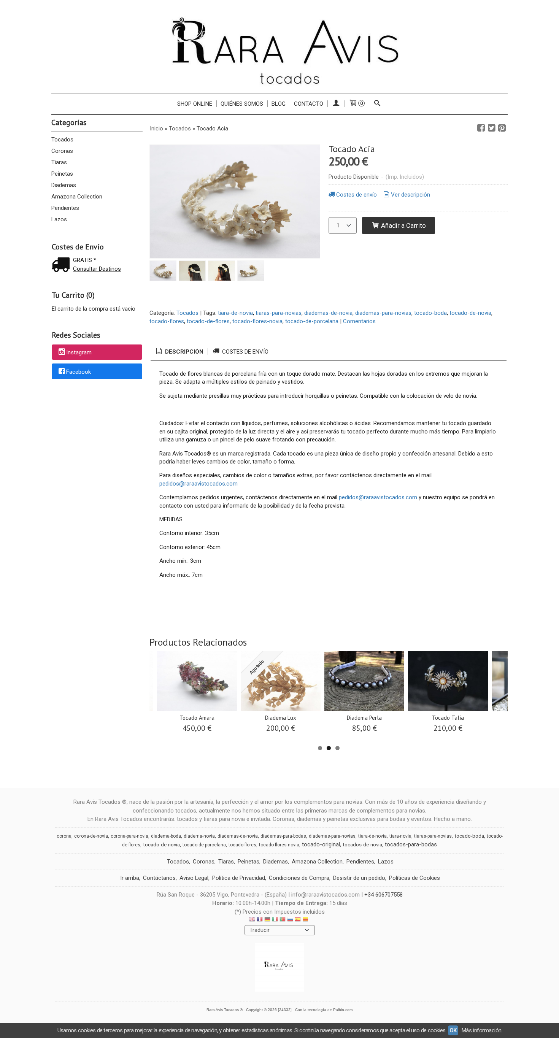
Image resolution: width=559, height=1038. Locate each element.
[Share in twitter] (491, 128)
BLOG (279, 103)
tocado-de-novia (470, 312)
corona (64, 836)
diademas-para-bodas (283, 836)
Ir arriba (129, 878)
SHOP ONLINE (194, 103)
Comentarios (359, 321)
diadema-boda (166, 836)
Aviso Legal (193, 878)
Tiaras (59, 162)
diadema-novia (199, 836)
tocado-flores (166, 321)
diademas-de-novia (328, 312)
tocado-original (321, 844)
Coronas (62, 151)
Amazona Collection (76, 196)
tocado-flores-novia (257, 321)
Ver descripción (410, 194)
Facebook (78, 371)
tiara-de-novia (235, 312)
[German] (267, 920)
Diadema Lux (280, 717)
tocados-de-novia (362, 845)
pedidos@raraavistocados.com (198, 483)
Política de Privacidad (238, 878)
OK (453, 1030)
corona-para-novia (129, 836)
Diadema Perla (364, 717)
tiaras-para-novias (279, 312)
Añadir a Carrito (403, 225)
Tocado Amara (196, 717)
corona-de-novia (91, 836)
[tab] (179, 352)
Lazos (59, 219)
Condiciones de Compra (299, 878)
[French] (260, 920)
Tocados (62, 139)
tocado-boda (430, 312)
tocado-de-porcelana (311, 321)
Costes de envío (356, 194)
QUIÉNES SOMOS (242, 103)
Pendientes (65, 208)
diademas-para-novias (383, 312)
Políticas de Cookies (414, 878)
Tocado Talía (448, 717)
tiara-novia (400, 836)
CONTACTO (308, 103)
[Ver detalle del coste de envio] (62, 265)
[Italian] (275, 920)
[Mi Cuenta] (336, 104)
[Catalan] (306, 920)
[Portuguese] (283, 920)
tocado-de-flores (208, 321)
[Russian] (290, 920)
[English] (252, 920)
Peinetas (62, 173)
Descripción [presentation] (183, 351)
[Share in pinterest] (502, 128)
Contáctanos (159, 878)
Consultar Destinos (97, 268)
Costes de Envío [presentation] (244, 351)
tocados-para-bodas (411, 844)
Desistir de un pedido (359, 878)
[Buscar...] (377, 104)
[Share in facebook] (481, 128)
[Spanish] (298, 920)
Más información (482, 1030)
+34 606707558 (383, 894)
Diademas (63, 185)
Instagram (79, 352)
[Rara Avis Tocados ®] (279, 50)
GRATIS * (84, 260)
